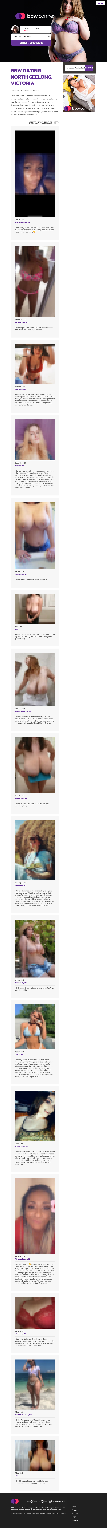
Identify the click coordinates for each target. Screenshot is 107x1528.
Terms (74, 1506)
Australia (15, 90)
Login (100, 3)
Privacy (74, 1510)
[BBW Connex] (34, 23)
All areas (75, 1520)
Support (75, 1513)
